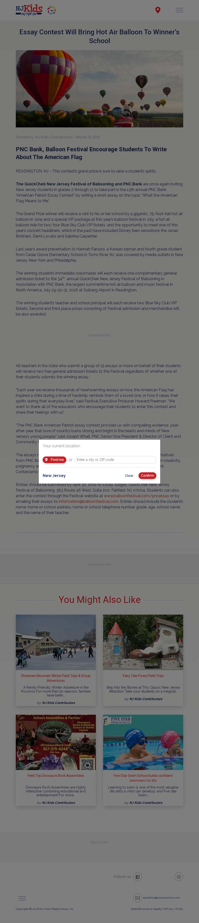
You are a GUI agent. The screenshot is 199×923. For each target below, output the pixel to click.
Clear (129, 475)
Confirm (147, 475)
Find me (57, 460)
